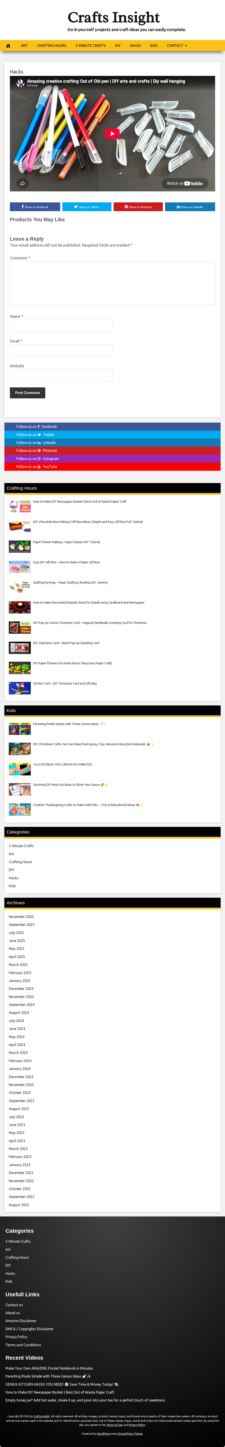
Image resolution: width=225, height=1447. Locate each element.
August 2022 (19, 1205)
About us (12, 1313)
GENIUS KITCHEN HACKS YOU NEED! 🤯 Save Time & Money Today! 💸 (61, 1384)
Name (16, 316)
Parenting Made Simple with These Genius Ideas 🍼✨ (48, 1376)
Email (16, 341)
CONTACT (175, 46)
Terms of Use (114, 1424)
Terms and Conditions (23, 1345)
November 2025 (21, 917)
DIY (118, 46)
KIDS (154, 46)
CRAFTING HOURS (51, 46)
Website (17, 366)
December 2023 (21, 1077)
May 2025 (16, 949)
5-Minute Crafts (21, 846)
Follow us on (36, 427)
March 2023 (18, 1149)
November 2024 (21, 997)
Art (11, 854)
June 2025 (17, 941)
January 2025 (19, 981)
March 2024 (18, 1053)
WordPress (103, 1433)
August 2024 (19, 1013)
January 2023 (19, 1165)
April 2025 (17, 957)
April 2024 (17, 1045)
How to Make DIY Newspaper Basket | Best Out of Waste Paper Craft (59, 1392)
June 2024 (17, 1029)
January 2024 (19, 1069)
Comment (20, 258)
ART (24, 46)
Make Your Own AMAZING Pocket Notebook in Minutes (49, 1368)
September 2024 (21, 1005)
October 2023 (20, 1093)
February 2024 (20, 1061)
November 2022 (21, 1181)
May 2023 (16, 1133)
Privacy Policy (16, 1337)
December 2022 (21, 1173)
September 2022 (21, 1197)
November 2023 (21, 1085)
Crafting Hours (20, 862)
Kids (12, 886)
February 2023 (20, 1157)
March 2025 (18, 965)
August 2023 (19, 1109)
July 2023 (16, 1117)
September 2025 (21, 925)
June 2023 (17, 1125)
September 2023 (21, 1101)
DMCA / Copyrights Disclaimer (29, 1329)
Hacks (16, 71)
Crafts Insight (113, 17)
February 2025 (20, 973)
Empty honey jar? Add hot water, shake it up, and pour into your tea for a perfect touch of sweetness (85, 1400)
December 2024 (21, 989)
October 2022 (20, 1189)
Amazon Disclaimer (20, 1321)
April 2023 (17, 1141)
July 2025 (16, 933)
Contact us (14, 1305)
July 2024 (16, 1021)
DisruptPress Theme (130, 1433)
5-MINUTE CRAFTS (91, 46)
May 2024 (16, 1037)
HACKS (135, 46)
